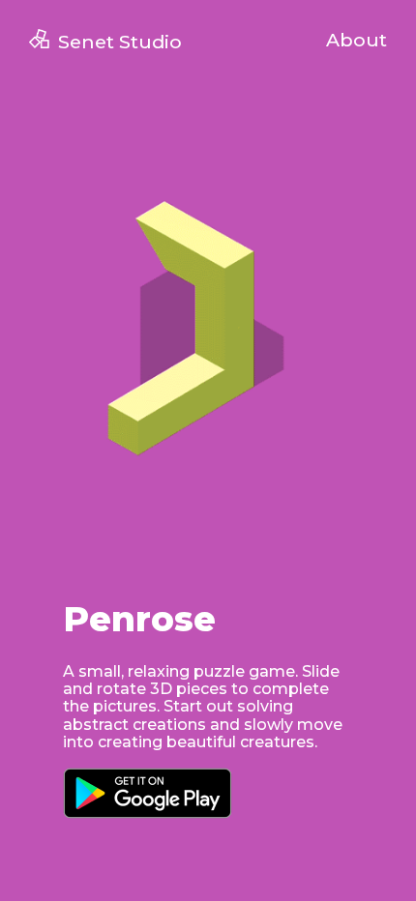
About (356, 39)
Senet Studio (120, 41)
